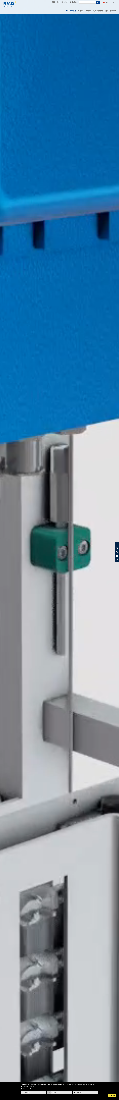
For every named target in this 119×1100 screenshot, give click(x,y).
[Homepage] (9, 7)
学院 (106, 11)
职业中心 (65, 2)
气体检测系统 (98, 11)
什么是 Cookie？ (26, 1089)
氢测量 (88, 11)
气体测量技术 (71, 11)
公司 (53, 2)
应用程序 (81, 11)
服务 (58, 2)
